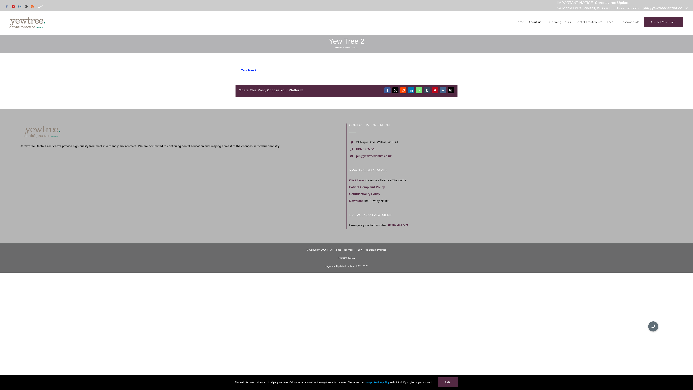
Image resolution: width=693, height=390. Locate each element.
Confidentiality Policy (364, 194)
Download (356, 201)
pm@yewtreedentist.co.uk (665, 8)
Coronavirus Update (612, 3)
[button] (653, 326)
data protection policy (377, 382)
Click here (356, 180)
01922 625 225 (626, 8)
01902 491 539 (398, 225)
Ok (448, 382)
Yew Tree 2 (248, 70)
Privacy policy (346, 257)
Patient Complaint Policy (367, 187)
